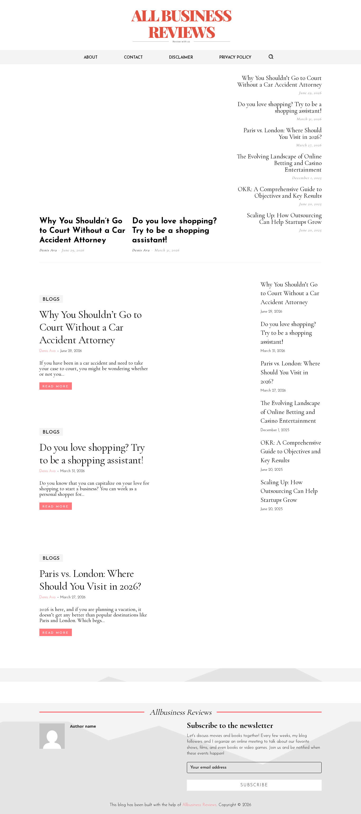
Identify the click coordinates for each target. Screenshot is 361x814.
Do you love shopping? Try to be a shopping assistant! (174, 230)
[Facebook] (266, 244)
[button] (271, 56)
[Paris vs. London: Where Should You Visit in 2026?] (206, 595)
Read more (56, 386)
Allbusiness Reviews (199, 805)
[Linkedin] (292, 244)
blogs (51, 299)
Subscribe (254, 785)
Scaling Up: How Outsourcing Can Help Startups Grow (284, 218)
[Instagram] (279, 244)
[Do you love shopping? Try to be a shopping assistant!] (178, 143)
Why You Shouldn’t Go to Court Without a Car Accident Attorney (82, 230)
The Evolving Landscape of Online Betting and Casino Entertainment (279, 163)
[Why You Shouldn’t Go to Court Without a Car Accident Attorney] (85, 143)
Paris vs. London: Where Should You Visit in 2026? (282, 133)
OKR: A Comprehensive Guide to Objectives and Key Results (280, 192)
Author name (83, 726)
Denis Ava (48, 250)
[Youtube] (319, 244)
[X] (305, 244)
